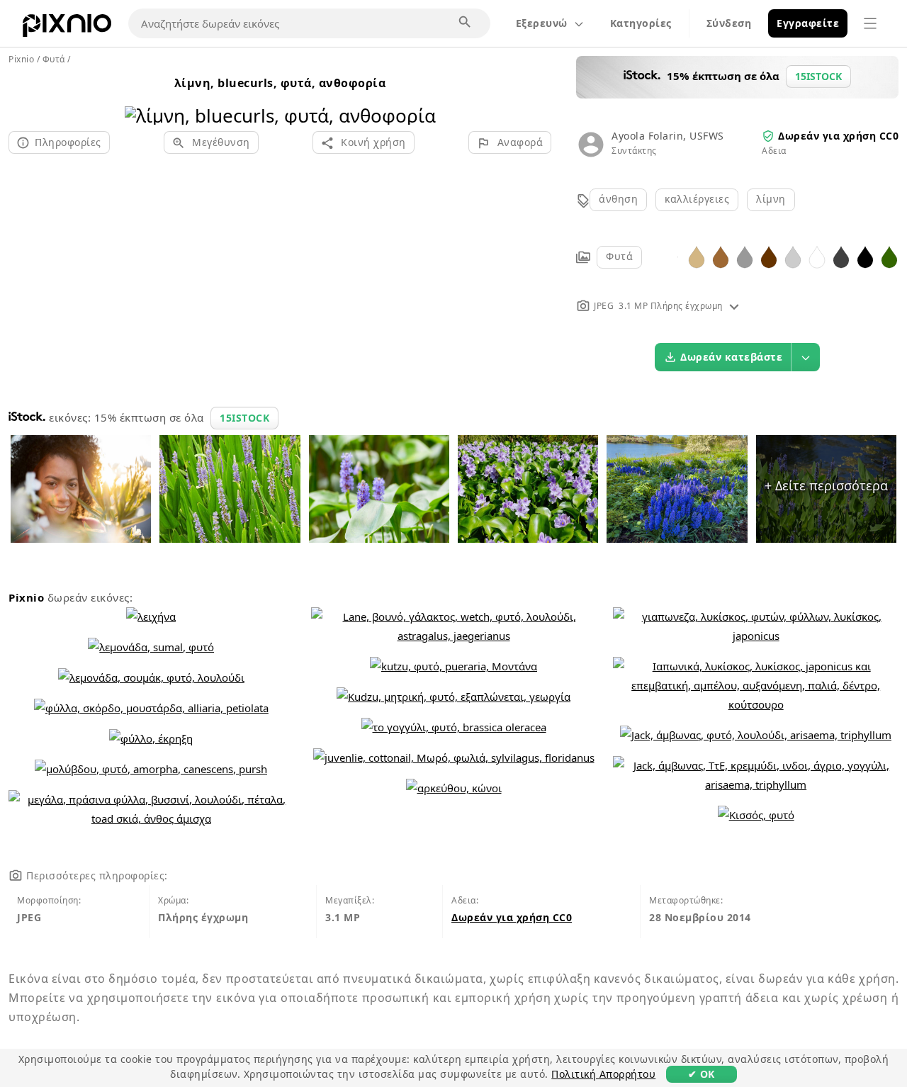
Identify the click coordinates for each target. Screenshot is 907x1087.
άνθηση (618, 198)
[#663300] (769, 256)
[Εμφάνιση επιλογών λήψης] (805, 357)
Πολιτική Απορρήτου (603, 1074)
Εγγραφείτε (808, 23)
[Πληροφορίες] (734, 306)
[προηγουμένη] (141, 97)
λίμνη (771, 198)
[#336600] (889, 256)
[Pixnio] (67, 28)
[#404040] (841, 256)
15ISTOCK (244, 417)
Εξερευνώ (542, 23)
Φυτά (619, 256)
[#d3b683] (696, 256)
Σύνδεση (729, 23)
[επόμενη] (420, 97)
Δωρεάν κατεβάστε (731, 357)
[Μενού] (870, 23)
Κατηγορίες (641, 23)
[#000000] (865, 256)
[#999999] (745, 256)
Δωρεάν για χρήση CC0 (838, 135)
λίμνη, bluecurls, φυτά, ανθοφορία (280, 83)
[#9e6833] (720, 256)
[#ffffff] (817, 256)
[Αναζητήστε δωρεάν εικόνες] (465, 22)
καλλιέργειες (697, 198)
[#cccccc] (793, 256)
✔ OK (701, 1074)
